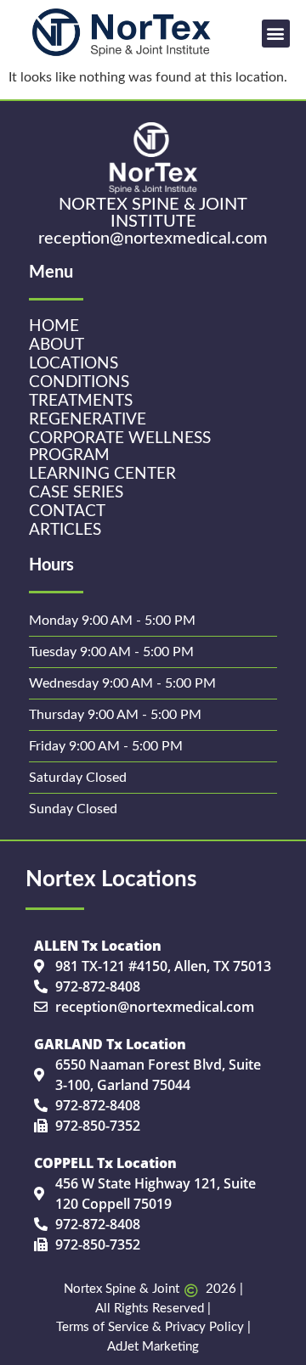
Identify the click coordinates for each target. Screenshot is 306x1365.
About (56, 345)
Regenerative (87, 420)
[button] (276, 34)
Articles (65, 530)
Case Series (76, 493)
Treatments (81, 401)
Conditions (79, 382)
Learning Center (102, 474)
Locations (73, 364)
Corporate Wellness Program (120, 446)
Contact (67, 511)
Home (54, 326)
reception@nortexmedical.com (153, 238)
